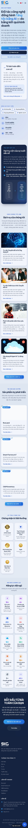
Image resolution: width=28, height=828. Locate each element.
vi (22, 3)
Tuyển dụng (4, 771)
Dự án (2, 766)
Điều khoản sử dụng (21, 822)
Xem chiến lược (7, 263)
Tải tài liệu (14, 728)
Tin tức (3, 769)
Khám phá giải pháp (14, 48)
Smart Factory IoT (5, 785)
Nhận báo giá (14, 52)
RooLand (3, 783)
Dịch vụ (3, 764)
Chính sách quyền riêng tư (8, 822)
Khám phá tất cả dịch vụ (13, 377)
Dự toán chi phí (5, 774)
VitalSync (3, 793)
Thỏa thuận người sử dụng (15, 824)
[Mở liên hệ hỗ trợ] (24, 824)
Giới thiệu (3, 761)
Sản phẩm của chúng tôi (14, 57)
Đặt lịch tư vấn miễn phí (14, 721)
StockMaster (4, 790)
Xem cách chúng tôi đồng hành (12, 96)
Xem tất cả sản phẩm (13, 504)
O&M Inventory (5, 788)
